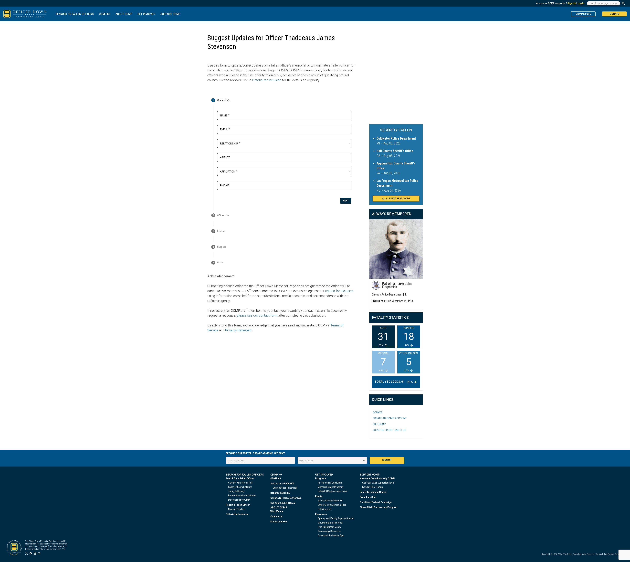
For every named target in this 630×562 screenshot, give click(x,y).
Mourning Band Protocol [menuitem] (330, 522)
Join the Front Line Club (389, 430)
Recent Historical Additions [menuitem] (242, 495)
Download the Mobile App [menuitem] (331, 535)
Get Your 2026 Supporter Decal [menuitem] (378, 482)
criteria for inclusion (339, 291)
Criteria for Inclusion (266, 80)
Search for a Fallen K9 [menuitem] (282, 483)
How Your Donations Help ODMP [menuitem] (377, 478)
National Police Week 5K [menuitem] (330, 500)
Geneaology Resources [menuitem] (329, 531)
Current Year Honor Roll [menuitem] (240, 482)
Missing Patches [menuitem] (236, 509)
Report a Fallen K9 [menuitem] (280, 493)
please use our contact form (257, 315)
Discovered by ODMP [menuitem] (239, 499)
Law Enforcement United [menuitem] (373, 492)
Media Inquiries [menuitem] (278, 521)
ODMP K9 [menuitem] (275, 478)
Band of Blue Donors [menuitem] (372, 487)
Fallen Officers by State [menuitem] (240, 487)
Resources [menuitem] (321, 514)
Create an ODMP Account (390, 418)
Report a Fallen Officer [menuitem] (238, 505)
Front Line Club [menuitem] (368, 497)
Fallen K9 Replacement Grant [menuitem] (332, 491)
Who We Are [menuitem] (276, 511)
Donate (377, 412)
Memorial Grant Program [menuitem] (330, 487)
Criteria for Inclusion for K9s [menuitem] (285, 498)
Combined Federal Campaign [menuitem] (376, 502)
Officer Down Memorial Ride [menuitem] (332, 505)
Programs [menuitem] (320, 478)
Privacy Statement (238, 330)
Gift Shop (379, 424)
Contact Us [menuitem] (276, 516)
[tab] (281, 100)
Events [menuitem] (318, 496)
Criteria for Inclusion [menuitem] (237, 514)
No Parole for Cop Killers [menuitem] (330, 482)
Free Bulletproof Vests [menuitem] (329, 527)
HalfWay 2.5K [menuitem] (324, 509)
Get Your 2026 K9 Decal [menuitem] (282, 503)
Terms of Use (601, 554)
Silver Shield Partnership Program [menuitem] (378, 507)
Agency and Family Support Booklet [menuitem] (336, 518)
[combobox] (285, 143)
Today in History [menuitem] (236, 491)
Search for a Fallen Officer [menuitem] (240, 478)
